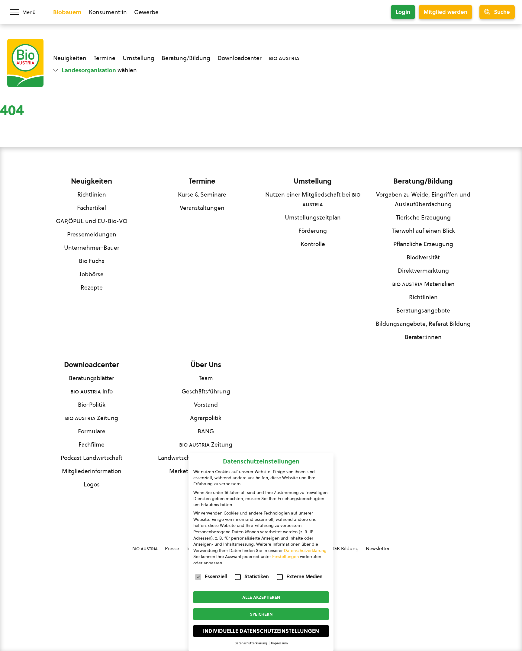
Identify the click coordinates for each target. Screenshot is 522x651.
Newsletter (378, 548)
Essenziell (216, 576)
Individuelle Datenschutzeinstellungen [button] (261, 631)
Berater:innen (423, 337)
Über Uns (206, 365)
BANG (206, 431)
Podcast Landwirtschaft (91, 458)
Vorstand (206, 405)
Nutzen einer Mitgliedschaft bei (312, 199)
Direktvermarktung (423, 270)
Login (403, 12)
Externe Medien (304, 576)
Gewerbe (146, 12)
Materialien (423, 284)
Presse (172, 548)
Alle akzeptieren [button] (261, 597)
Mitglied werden (445, 12)
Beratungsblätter (91, 378)
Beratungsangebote (423, 310)
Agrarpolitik (205, 418)
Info (91, 391)
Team (206, 378)
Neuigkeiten (69, 58)
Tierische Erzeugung (423, 217)
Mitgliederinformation (91, 471)
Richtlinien (91, 194)
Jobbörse (91, 274)
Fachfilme (92, 444)
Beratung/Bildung (186, 58)
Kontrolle (313, 244)
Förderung (312, 231)
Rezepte (92, 287)
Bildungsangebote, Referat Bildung (423, 324)
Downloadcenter (240, 58)
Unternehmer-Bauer (91, 248)
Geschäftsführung (206, 391)
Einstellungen (285, 556)
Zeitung (91, 418)
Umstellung (138, 58)
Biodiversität (423, 257)
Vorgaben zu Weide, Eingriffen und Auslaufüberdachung (423, 199)
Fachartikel (91, 208)
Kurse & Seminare (202, 194)
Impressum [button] (279, 643)
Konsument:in (108, 12)
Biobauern (67, 12)
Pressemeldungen (91, 234)
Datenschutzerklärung (305, 550)
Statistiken (256, 576)
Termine (104, 58)
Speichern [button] (261, 614)
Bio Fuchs (92, 261)
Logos (92, 484)
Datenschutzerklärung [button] (251, 643)
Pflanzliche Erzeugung (423, 244)
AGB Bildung (344, 548)
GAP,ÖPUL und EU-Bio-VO (91, 221)
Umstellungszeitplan (313, 217)
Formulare (91, 431)
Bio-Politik (91, 405)
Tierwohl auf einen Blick (423, 231)
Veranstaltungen (202, 208)
